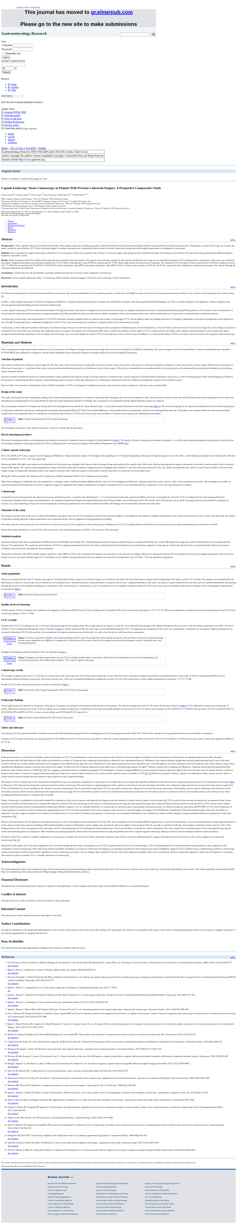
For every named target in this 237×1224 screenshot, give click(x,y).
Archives (12, 142)
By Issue (12, 84)
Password (7, 49)
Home (11, 133)
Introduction (12, 223)
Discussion (12, 230)
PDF (23, 112)
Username (7, 45)
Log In (11, 136)
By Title (12, 90)
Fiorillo (42, 148)
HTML (17, 112)
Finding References (14, 122)
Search (11, 139)
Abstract (8, 112)
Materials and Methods (16, 225)
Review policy (12, 125)
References (12, 232)
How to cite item (13, 118)
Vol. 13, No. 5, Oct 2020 (23, 148)
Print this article (12, 115)
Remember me (13, 53)
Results (10, 227)
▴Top (233, 239)
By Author (13, 87)
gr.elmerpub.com (112, 12)
